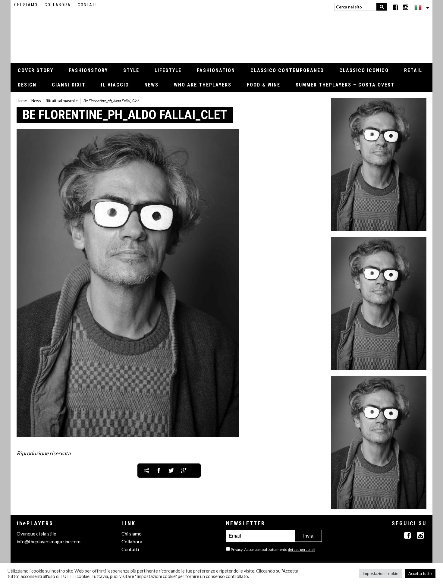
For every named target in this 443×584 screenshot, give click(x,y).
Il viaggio (115, 85)
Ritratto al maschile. (62, 101)
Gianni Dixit (69, 85)
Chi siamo (26, 4)
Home (22, 101)
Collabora (58, 4)
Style (131, 70)
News (151, 85)
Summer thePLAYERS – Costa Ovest (345, 85)
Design (27, 85)
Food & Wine (263, 85)
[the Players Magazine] (222, 34)
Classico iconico (364, 70)
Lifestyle (168, 70)
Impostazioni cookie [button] (380, 573)
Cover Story (35, 70)
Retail (413, 70)
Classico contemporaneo (287, 70)
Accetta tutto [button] (420, 573)
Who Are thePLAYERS (202, 85)
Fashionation (216, 70)
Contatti (88, 4)
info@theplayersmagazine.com (48, 541)
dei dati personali (301, 549)
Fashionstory (88, 70)
